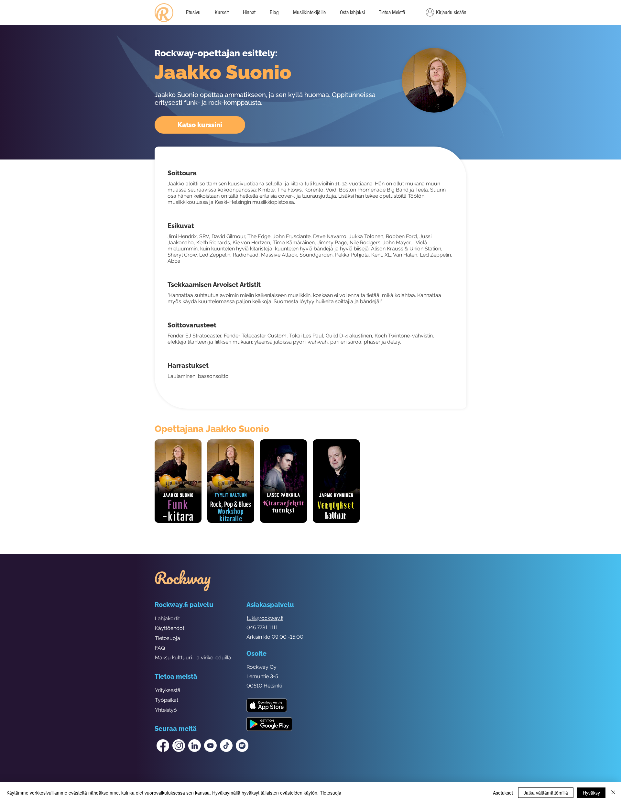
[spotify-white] (242, 745)
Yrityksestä (167, 690)
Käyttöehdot (169, 628)
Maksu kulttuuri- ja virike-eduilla (193, 657)
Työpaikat (166, 700)
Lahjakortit (167, 618)
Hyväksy (591, 792)
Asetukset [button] (503, 792)
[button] (392, 12)
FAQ (160, 648)
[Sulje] (613, 792)
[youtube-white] (210, 745)
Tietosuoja (167, 638)
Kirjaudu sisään (451, 12)
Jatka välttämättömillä (546, 792)
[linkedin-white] (194, 745)
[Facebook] (163, 745)
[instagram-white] (178, 745)
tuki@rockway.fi (265, 618)
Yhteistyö (166, 710)
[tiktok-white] (226, 745)
